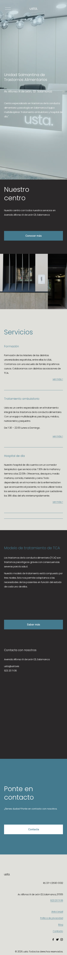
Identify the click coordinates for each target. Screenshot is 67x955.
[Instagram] (61, 939)
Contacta (33, 829)
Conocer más (33, 235)
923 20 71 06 (56, 900)
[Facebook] (53, 939)
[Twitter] (57, 939)
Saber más (33, 624)
